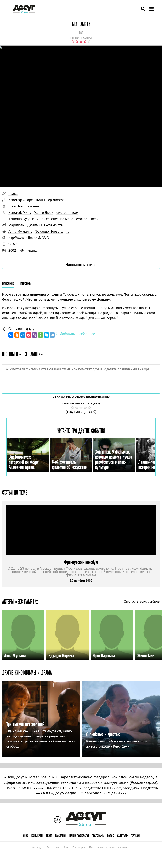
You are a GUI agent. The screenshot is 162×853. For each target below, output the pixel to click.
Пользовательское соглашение (108, 847)
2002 (12, 250)
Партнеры (78, 847)
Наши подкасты (79, 835)
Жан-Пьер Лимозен (51, 200)
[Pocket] (28, 335)
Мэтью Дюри (43, 212)
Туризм (135, 835)
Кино (25, 835)
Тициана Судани (21, 219)
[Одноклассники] (16, 335)
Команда (37, 847)
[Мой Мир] (22, 335)
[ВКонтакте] (11, 335)
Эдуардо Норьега (49, 231)
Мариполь (16, 225)
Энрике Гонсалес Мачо (55, 219)
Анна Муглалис (20, 231)
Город (110, 835)
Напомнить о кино (81, 265)
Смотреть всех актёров (142, 601)
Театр (49, 835)
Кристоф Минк (19, 212)
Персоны (25, 284)
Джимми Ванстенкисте (45, 225)
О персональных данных (102, 793)
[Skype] (46, 335)
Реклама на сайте (57, 847)
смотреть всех (67, 212)
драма (13, 193)
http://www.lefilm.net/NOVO (28, 238)
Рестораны (98, 835)
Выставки (60, 835)
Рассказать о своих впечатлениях (81, 397)
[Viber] (34, 335)
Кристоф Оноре (20, 200)
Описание (8, 284)
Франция (33, 250)
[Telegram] (52, 335)
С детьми (122, 835)
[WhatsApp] (40, 335)
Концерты (37, 835)
